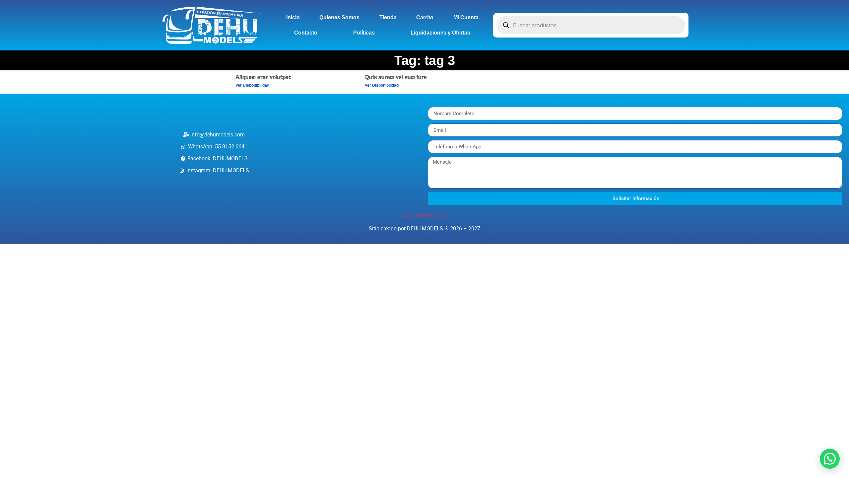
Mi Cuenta (466, 17)
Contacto (305, 33)
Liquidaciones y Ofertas (440, 33)
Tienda (388, 17)
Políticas (364, 33)
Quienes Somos (339, 17)
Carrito (424, 17)
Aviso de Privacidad (425, 215)
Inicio (293, 17)
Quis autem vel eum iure (396, 77)
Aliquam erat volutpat (263, 77)
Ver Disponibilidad (252, 85)
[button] (830, 459)
